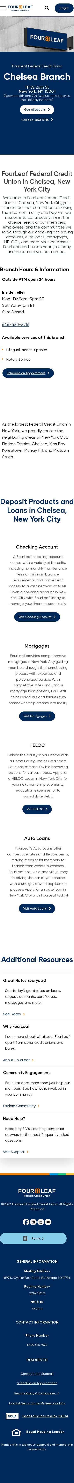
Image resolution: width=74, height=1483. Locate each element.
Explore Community (20, 1106)
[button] (47, 8)
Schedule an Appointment (26, 373)
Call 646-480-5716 (35, 120)
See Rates (12, 1014)
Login (64, 8)
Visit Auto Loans (35, 908)
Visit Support (14, 1152)
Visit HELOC (35, 809)
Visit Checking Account (35, 617)
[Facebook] (26, 1222)
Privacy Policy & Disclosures (35, 1393)
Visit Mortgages (35, 716)
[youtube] (48, 1222)
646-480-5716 (15, 324)
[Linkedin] (33, 1222)
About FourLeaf (17, 1060)
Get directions (35, 110)
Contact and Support (37, 1374)
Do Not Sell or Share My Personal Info (37, 1403)
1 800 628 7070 (37, 1344)
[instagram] (40, 1222)
